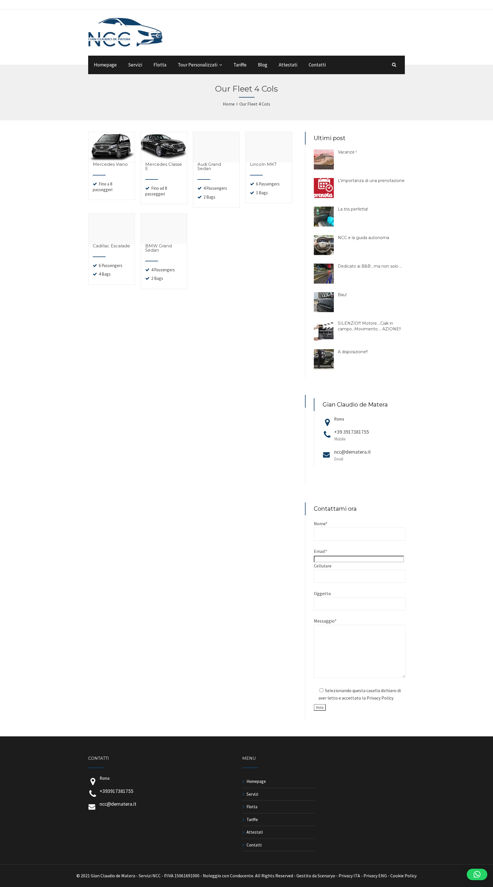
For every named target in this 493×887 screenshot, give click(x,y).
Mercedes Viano (110, 164)
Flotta (159, 65)
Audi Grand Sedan (209, 166)
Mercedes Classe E (163, 166)
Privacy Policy (380, 698)
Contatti (317, 65)
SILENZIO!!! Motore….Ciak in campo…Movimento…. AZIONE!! (369, 326)
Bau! (342, 294)
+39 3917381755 (351, 435)
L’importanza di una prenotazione (371, 180)
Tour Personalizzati (197, 65)
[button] (477, 874)
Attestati (288, 65)
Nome (321, 523)
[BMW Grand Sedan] (164, 241)
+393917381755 (116, 791)
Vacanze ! (347, 152)
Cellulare (323, 566)
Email (320, 551)
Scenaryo (326, 875)
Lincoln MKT (263, 164)
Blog (262, 65)
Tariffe (239, 65)
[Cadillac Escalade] (111, 241)
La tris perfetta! (353, 209)
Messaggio (325, 621)
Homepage (105, 65)
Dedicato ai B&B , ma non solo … (370, 266)
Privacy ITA (349, 875)
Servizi (135, 65)
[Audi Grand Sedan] (216, 159)
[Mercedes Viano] (111, 159)
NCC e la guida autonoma (363, 237)
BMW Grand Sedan (158, 248)
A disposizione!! (353, 351)
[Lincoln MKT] (269, 159)
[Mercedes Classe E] (164, 159)
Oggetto (322, 593)
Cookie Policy (403, 875)
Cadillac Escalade (111, 245)
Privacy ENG (375, 875)
